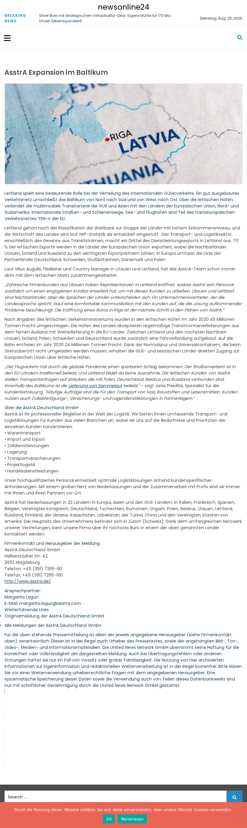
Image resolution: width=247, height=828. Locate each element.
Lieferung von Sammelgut (95, 386)
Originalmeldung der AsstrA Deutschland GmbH (54, 616)
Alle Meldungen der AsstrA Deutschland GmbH (53, 625)
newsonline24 (123, 7)
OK (109, 819)
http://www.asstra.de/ (28, 581)
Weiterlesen (132, 819)
